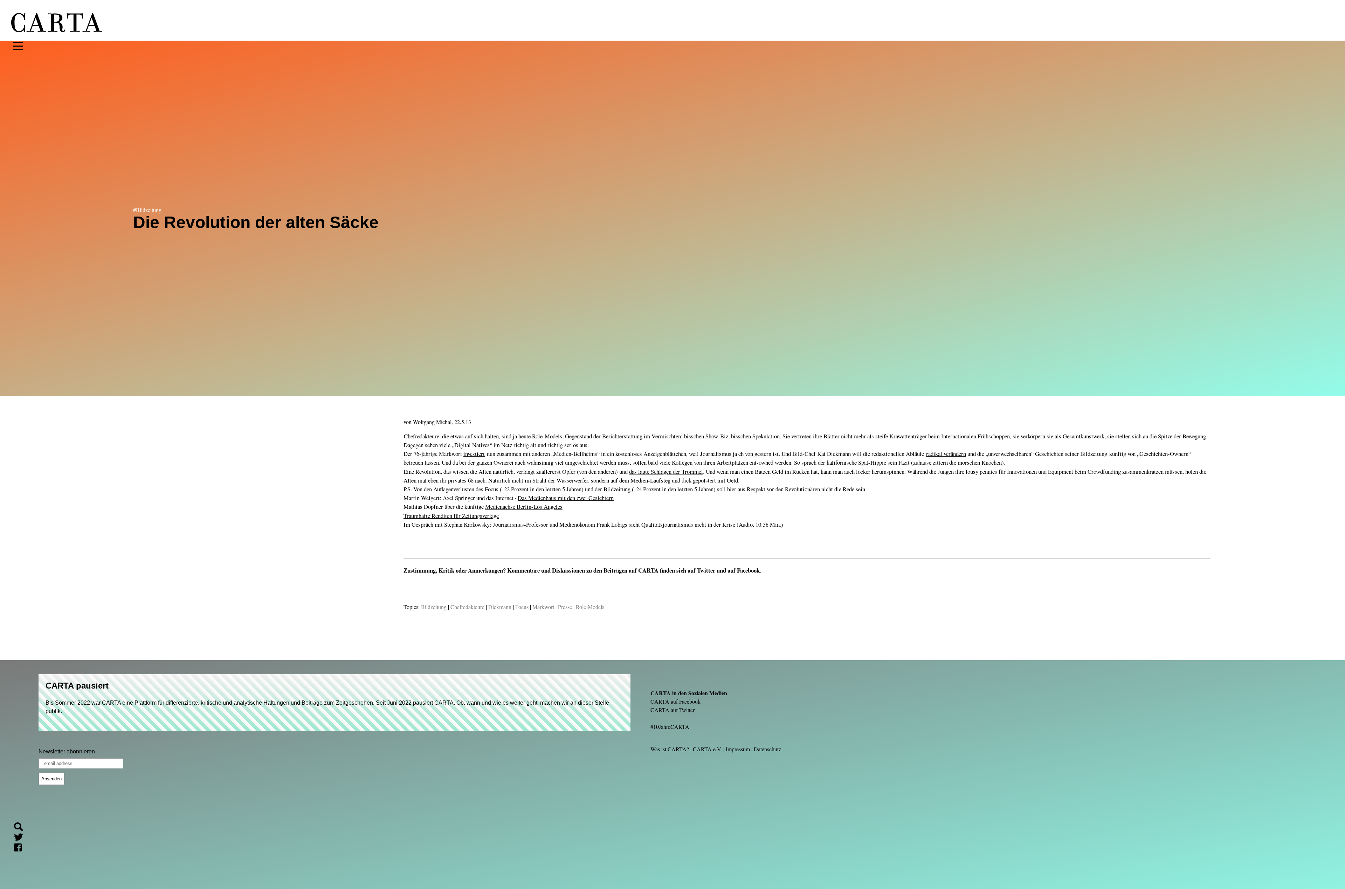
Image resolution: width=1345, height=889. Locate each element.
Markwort (543, 606)
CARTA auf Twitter (672, 709)
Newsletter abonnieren (67, 751)
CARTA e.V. (707, 749)
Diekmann (499, 606)
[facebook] (21, 848)
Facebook (748, 570)
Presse (565, 606)
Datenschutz (767, 749)
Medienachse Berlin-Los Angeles (524, 506)
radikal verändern (946, 454)
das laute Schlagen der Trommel (666, 471)
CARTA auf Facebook (675, 701)
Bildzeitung (434, 606)
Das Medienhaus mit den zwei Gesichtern (566, 498)
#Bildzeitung (147, 209)
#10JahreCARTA (669, 726)
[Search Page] (21, 828)
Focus (522, 606)
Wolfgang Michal (432, 421)
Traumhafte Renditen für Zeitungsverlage (451, 516)
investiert (474, 454)
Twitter (706, 570)
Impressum (738, 749)
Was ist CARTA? (669, 749)
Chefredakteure (467, 606)
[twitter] (21, 838)
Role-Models (590, 606)
